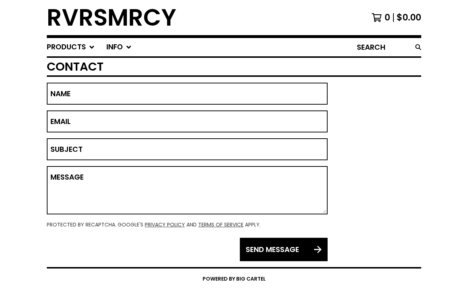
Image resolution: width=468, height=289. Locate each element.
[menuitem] (71, 47)
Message (67, 177)
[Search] (418, 47)
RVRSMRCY (111, 17)
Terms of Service (221, 224)
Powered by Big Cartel (234, 278)
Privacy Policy (165, 224)
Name (60, 93)
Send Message (272, 249)
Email (60, 121)
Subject (66, 149)
